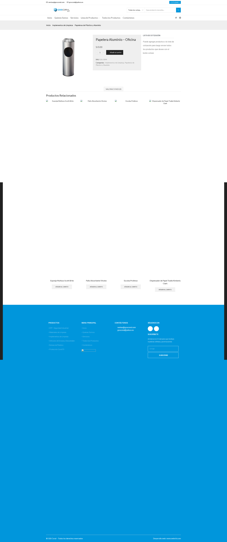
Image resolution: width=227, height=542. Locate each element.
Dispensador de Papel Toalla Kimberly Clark (165, 282)
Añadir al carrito (115, 52)
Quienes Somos (61, 18)
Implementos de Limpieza (62, 25)
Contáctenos (128, 18)
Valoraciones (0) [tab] (113, 89)
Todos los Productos (111, 18)
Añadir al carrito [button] (61, 287)
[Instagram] (180, 18)
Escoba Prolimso (131, 280)
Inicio (49, 18)
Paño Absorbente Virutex (96, 280)
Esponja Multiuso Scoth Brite (62, 280)
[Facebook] (176, 18)
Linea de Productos (89, 18)
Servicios (74, 18)
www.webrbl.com (173, 538)
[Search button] (178, 10)
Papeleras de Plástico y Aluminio (88, 25)
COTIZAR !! (175, 2)
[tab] (113, 89)
